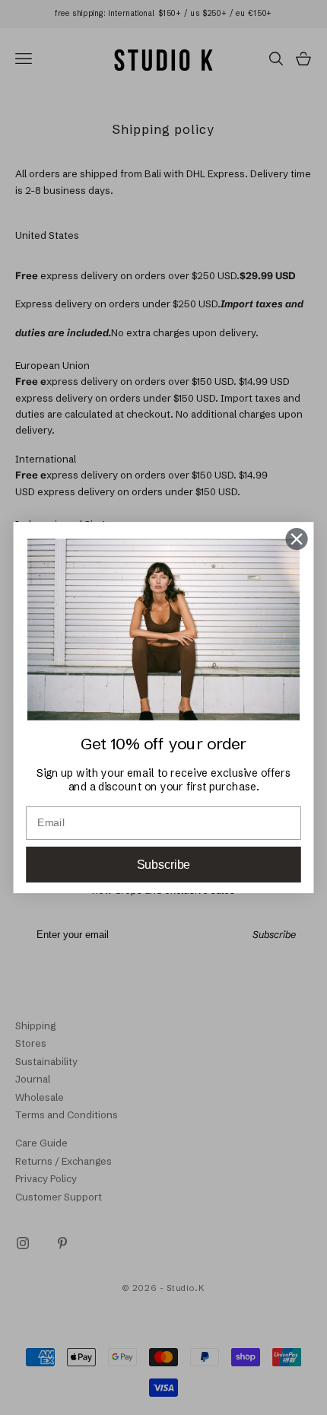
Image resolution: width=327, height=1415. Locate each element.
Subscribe (163, 864)
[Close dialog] (297, 539)
